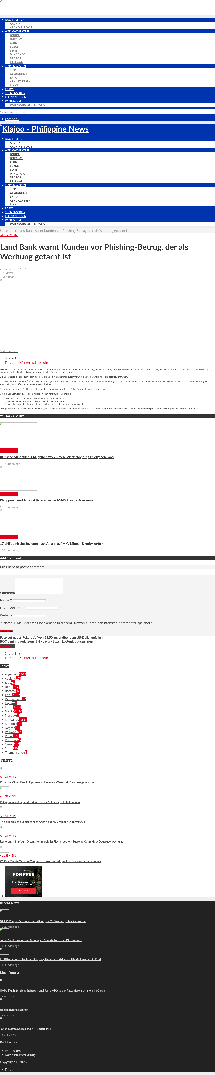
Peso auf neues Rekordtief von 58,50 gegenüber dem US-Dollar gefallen (51, 637)
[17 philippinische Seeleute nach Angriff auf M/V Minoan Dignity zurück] (18, 533)
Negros (15, 58)
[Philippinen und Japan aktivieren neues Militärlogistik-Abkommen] (18, 489)
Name (6, 600)
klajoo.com (184, 369)
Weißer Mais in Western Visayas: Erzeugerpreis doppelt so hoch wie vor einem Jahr (50, 861)
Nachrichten (14, 20)
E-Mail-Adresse (12, 608)
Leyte (14, 50)
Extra (14, 77)
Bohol (15, 35)
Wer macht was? (17, 31)
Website (6, 615)
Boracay (16, 39)
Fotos (9, 89)
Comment (7, 593)
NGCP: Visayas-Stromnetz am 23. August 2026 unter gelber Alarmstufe (43, 921)
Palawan (16, 62)
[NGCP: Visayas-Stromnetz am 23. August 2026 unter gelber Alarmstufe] (4, 915)
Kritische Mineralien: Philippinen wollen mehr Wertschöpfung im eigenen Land (57, 457)
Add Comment (9, 351)
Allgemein (9, 235)
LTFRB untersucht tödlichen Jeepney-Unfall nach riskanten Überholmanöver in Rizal (50, 959)
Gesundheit (18, 74)
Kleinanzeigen (15, 97)
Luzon (14, 47)
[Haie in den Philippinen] (4, 1004)
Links (14, 85)
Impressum (13, 101)
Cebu (13, 43)
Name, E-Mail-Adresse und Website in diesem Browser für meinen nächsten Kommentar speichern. (78, 623)
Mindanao (17, 54)
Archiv (15, 23)
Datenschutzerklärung (27, 105)
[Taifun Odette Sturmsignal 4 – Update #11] (4, 1023)
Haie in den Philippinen (14, 1009)
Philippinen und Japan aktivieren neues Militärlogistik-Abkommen (47, 500)
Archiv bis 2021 (21, 27)
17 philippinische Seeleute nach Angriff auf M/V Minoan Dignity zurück (51, 543)
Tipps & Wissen (15, 66)
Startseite (7, 230)
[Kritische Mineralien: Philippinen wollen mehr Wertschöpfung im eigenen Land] (18, 446)
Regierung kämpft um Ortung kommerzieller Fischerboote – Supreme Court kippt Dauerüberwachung (61, 841)
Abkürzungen (20, 81)
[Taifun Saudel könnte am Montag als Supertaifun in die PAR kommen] (4, 934)
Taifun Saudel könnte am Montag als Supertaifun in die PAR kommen (41, 940)
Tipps (13, 70)
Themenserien (15, 93)
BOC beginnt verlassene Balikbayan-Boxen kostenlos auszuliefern (47, 641)
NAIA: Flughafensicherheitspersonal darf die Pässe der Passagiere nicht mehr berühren (52, 990)
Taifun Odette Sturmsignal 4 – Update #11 (25, 1029)
